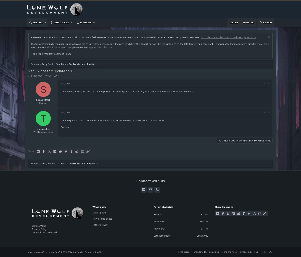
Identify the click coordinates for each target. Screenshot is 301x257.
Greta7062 (203, 235)
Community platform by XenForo (56, 252)
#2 (269, 112)
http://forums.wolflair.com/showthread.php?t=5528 (228, 37)
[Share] (264, 83)
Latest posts (99, 212)
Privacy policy (245, 251)
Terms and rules (229, 251)
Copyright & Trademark (44, 232)
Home (264, 251)
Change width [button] (200, 251)
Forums (38, 22)
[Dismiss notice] (268, 37)
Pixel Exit (99, 252)
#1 (269, 83)
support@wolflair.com (101, 47)
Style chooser (184, 251)
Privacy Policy (39, 229)
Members (86, 22)
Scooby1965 (37, 75)
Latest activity (100, 224)
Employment (39, 225)
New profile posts (102, 218)
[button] (45, 22)
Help (256, 251)
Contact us (214, 251)
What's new (61, 22)
